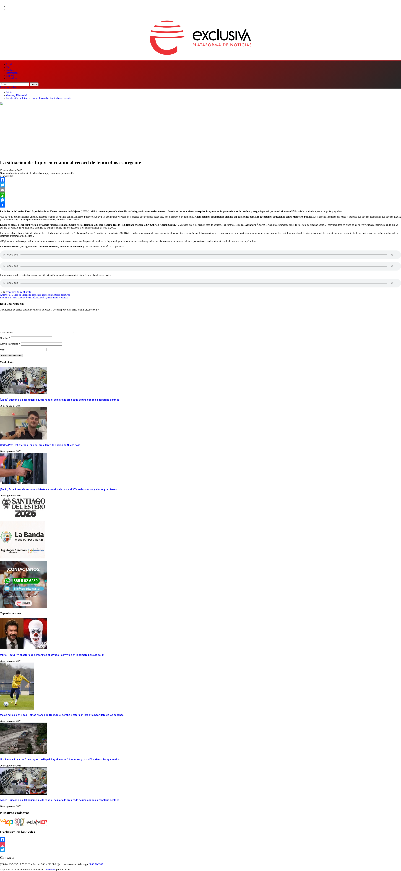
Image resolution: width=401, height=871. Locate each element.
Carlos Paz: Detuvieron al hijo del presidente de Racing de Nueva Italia (40, 445)
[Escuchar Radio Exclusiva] (37, 825)
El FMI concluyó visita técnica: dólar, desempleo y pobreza (34, 297)
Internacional (12, 72)
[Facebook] (200, 179)
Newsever (51, 869)
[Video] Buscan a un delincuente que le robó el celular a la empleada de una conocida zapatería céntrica (59, 399)
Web (2, 349)
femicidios (11, 292)
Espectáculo (12, 78)
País (8, 67)
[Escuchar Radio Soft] (19, 825)
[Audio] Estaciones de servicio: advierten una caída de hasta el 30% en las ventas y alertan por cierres (58, 489)
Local (9, 64)
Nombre (5, 338)
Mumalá (27, 292)
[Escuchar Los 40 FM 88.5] (7, 825)
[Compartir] (200, 205)
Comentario (6, 332)
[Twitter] (200, 184)
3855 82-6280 (96, 864)
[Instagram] (200, 844)
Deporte (10, 75)
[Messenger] (200, 200)
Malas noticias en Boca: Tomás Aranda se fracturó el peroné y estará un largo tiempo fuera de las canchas (62, 714)
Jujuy (19, 292)
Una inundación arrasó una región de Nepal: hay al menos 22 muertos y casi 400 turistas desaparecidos (60, 759)
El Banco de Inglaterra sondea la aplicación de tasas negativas (35, 294)
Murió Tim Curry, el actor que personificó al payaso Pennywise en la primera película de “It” (52, 654)
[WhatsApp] (200, 194)
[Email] (200, 189)
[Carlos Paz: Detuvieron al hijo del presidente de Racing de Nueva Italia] (23, 438)
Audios (9, 70)
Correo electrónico (10, 343)
